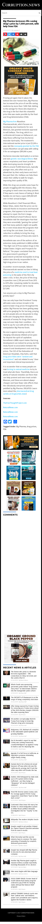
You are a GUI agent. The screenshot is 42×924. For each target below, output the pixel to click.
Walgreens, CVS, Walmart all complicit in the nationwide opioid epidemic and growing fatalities (24, 732)
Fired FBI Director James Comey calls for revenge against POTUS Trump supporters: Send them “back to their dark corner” (24, 795)
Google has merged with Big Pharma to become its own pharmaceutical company (24, 852)
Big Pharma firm (10, 121)
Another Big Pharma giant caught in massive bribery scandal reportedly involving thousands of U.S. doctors (24, 863)
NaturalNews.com (10, 407)
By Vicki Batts (22, 867)
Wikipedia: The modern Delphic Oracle (24, 820)
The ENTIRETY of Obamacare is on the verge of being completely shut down (24, 698)
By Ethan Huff (22, 693)
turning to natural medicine (18, 369)
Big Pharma (21, 426)
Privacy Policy (21, 916)
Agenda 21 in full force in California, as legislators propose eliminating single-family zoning (24, 755)
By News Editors (23, 680)
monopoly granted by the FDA (26, 146)
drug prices (31, 426)
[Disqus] (21, 546)
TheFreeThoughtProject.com (15, 403)
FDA (4, 429)
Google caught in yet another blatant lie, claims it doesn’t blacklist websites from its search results (25, 828)
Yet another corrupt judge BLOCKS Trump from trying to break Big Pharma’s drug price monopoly (23, 721)
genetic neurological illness (22, 159)
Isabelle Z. (17, 30)
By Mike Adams (23, 845)
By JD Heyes (22, 714)
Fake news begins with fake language (24, 871)
